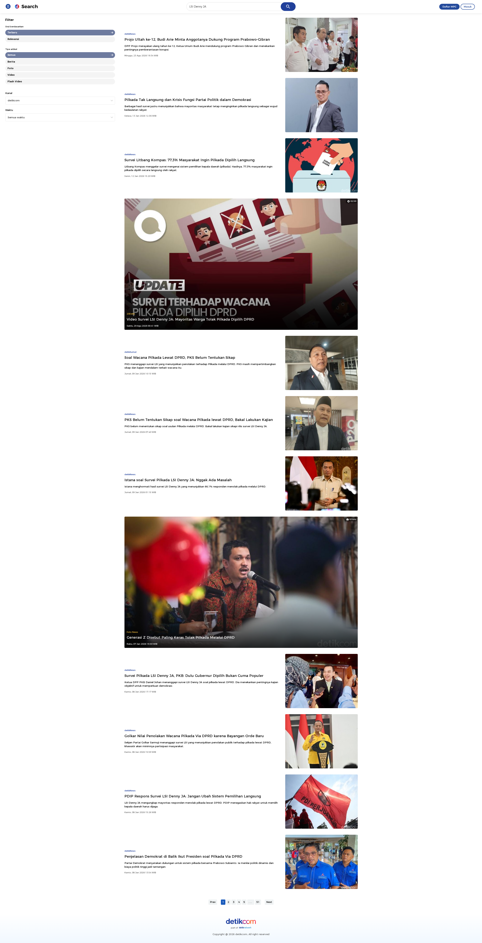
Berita (11, 61)
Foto (11, 68)
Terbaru (12, 32)
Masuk (468, 6)
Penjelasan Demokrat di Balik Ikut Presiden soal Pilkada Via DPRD (183, 856)
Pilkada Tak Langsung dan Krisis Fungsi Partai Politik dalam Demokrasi (187, 100)
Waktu (9, 109)
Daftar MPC (449, 6)
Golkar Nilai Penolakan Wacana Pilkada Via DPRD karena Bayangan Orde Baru (194, 736)
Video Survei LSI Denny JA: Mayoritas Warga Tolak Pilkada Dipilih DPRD (190, 319)
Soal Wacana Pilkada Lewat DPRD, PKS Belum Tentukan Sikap (179, 357)
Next (269, 901)
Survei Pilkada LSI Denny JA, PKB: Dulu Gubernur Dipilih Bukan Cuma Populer (193, 675)
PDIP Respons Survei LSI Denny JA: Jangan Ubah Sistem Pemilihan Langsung (192, 796)
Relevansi (13, 39)
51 (257, 901)
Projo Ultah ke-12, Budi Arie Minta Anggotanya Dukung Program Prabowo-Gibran (197, 39)
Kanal (8, 93)
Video (11, 74)
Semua (11, 54)
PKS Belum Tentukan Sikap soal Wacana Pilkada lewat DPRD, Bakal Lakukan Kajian (198, 420)
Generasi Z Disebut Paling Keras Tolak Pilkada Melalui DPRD (181, 637)
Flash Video (15, 81)
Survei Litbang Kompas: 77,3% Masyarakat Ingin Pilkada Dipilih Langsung (189, 160)
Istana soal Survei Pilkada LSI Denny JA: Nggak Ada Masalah (178, 480)
